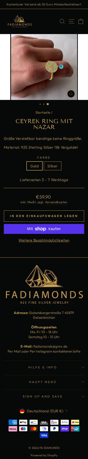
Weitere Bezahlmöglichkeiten (44, 240)
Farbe (44, 157)
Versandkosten (56, 202)
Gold (34, 166)
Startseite (43, 112)
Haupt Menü (43, 382)
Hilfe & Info (42, 367)
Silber (52, 166)
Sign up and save (43, 396)
